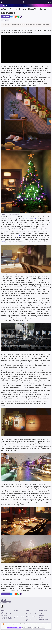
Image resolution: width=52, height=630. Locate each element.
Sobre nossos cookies (6, 602)
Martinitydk (17, 235)
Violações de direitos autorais (31, 617)
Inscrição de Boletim (43, 619)
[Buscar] (48, 2)
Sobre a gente (29, 612)
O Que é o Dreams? (5, 612)
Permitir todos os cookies (14, 627)
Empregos (40, 615)
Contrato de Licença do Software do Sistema (6, 618)
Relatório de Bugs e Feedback (18, 614)
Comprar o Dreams (5, 614)
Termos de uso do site (31, 614)
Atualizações (4, 615)
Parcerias (4, 6)
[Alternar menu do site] (2, 2)
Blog (39, 614)
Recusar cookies (27, 627)
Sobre (39, 612)
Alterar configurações (39, 627)
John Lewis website (30, 219)
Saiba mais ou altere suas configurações (27, 624)
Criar (15, 612)
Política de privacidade (31, 619)
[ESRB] (2, 606)
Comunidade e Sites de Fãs (19, 617)
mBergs (3, 241)
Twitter (40, 617)
